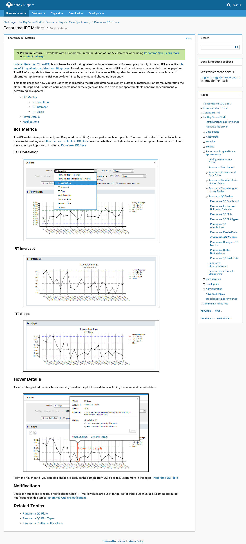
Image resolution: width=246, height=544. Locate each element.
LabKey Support (23, 4)
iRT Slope (38, 111)
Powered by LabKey (114, 541)
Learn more (172, 53)
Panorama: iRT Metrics (223, 237)
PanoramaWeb (153, 53)
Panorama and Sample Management (221, 273)
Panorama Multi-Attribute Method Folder (223, 182)
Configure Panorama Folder (220, 161)
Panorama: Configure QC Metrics (224, 244)
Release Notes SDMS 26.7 (217, 103)
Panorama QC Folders (106, 22)
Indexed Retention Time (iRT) (32, 64)
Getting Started (211, 112)
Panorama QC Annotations (218, 226)
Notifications (31, 121)
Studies (210, 146)
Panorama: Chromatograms (218, 264)
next (217, 311)
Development (213, 284)
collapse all (224, 318)
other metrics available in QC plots (66, 141)
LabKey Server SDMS (30, 22)
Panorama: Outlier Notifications (66, 497)
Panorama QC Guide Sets (224, 258)
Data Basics (212, 131)
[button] (229, 5)
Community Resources (215, 303)
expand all (207, 318)
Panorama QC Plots (73, 145)
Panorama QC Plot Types (39, 518)
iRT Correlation (41, 102)
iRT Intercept (40, 107)
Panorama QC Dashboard (224, 201)
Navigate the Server (217, 126)
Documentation (59, 28)
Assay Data (212, 136)
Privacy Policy (135, 541)
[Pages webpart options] (239, 95)
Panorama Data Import (221, 167)
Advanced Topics (215, 293)
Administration (214, 288)
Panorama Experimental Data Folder (222, 174)
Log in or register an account (220, 77)
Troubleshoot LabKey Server (221, 298)
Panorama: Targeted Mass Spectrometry (68, 22)
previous (206, 311)
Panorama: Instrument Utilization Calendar (223, 208)
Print (188, 38)
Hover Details (31, 117)
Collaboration (213, 278)
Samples (210, 141)
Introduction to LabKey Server (222, 121)
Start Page (9, 22)
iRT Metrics (30, 97)
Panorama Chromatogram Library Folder (223, 190)
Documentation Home (215, 108)
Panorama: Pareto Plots (223, 232)
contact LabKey (33, 56)
